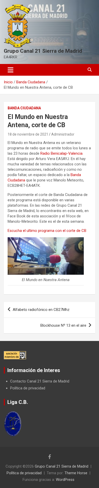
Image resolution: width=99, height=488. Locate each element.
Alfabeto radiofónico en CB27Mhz (41, 309)
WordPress (65, 479)
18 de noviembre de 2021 (28, 134)
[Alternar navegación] (10, 70)
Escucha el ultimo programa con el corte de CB (47, 230)
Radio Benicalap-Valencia (61, 153)
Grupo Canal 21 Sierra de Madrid (43, 51)
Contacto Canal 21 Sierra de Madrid (39, 381)
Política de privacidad (27, 388)
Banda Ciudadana (24, 108)
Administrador (62, 134)
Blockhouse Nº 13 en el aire (63, 325)
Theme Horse (75, 473)
